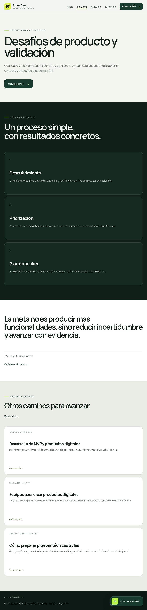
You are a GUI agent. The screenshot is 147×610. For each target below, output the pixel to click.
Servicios (82, 6)
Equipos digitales (59, 604)
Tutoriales (110, 6)
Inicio (70, 6)
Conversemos (18, 83)
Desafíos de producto (36, 604)
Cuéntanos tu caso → (16, 364)
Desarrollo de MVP (13, 604)
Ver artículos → (11, 416)
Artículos (96, 6)
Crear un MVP (131, 6)
